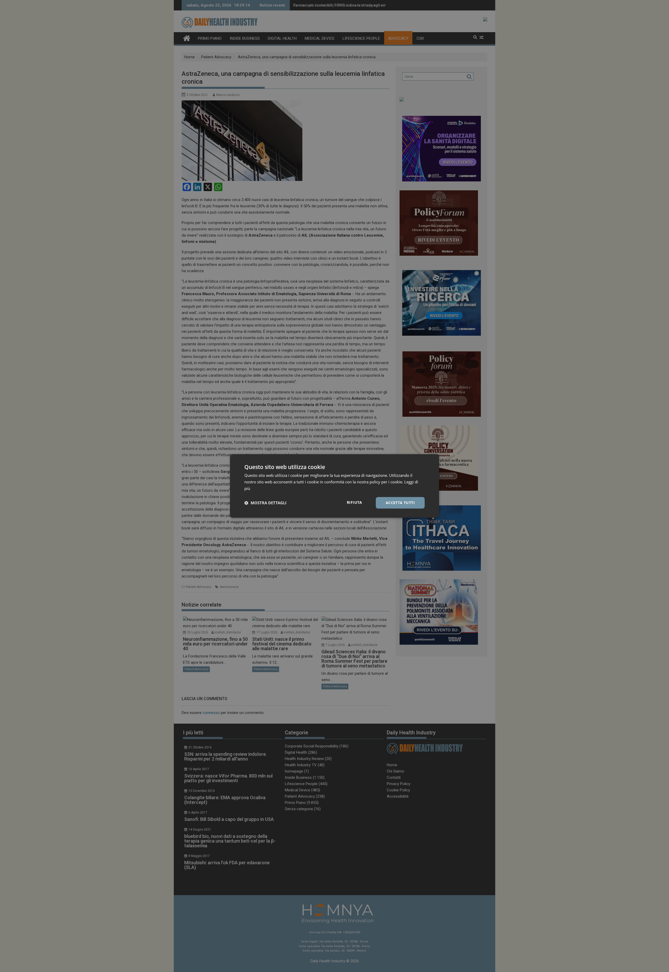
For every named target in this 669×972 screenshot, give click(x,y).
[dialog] (334, 486)
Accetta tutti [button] (400, 502)
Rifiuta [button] (354, 502)
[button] (265, 503)
